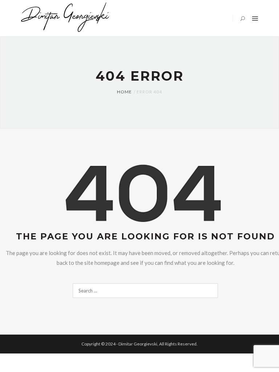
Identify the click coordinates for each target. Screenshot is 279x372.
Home (124, 91)
